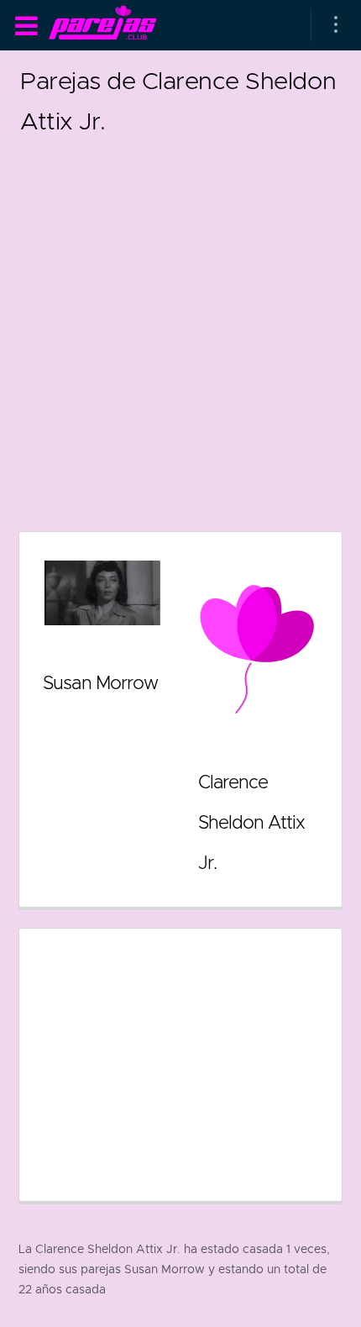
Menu (26, 26)
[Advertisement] (180, 322)
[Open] (336, 25)
